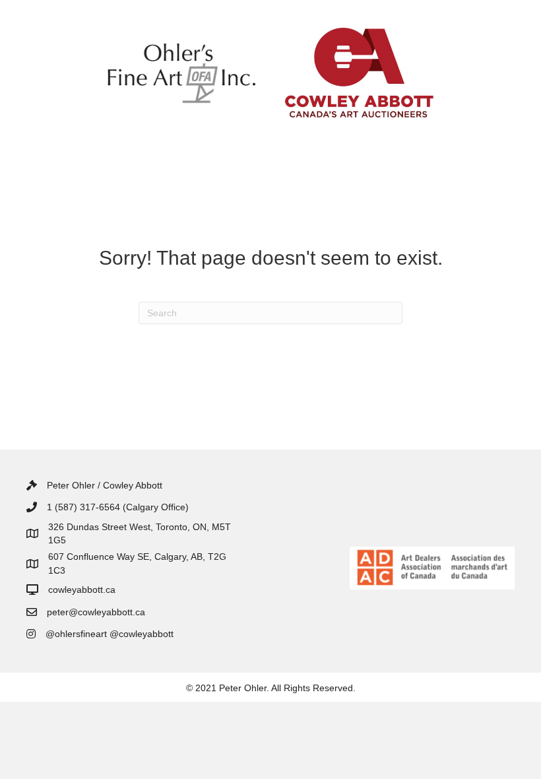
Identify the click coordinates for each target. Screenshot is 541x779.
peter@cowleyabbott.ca (96, 612)
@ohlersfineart (76, 633)
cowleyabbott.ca (81, 589)
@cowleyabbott (142, 633)
